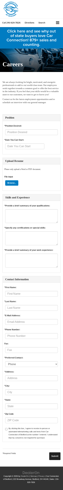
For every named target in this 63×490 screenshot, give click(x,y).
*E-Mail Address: (12, 315)
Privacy (41, 476)
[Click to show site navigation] (57, 23)
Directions (29, 22)
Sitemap (33, 476)
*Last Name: (10, 301)
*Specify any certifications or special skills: (25, 228)
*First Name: (10, 287)
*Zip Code (9, 414)
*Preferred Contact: (13, 358)
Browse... (11, 182)
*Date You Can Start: (14, 140)
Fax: (6, 344)
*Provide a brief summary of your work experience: (28, 250)
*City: (7, 386)
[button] (11, 22)
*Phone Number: (12, 329)
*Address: (9, 372)
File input (8, 177)
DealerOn (25, 476)
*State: (7, 400)
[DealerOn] (31, 472)
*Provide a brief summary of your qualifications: (27, 206)
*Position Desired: (13, 126)
